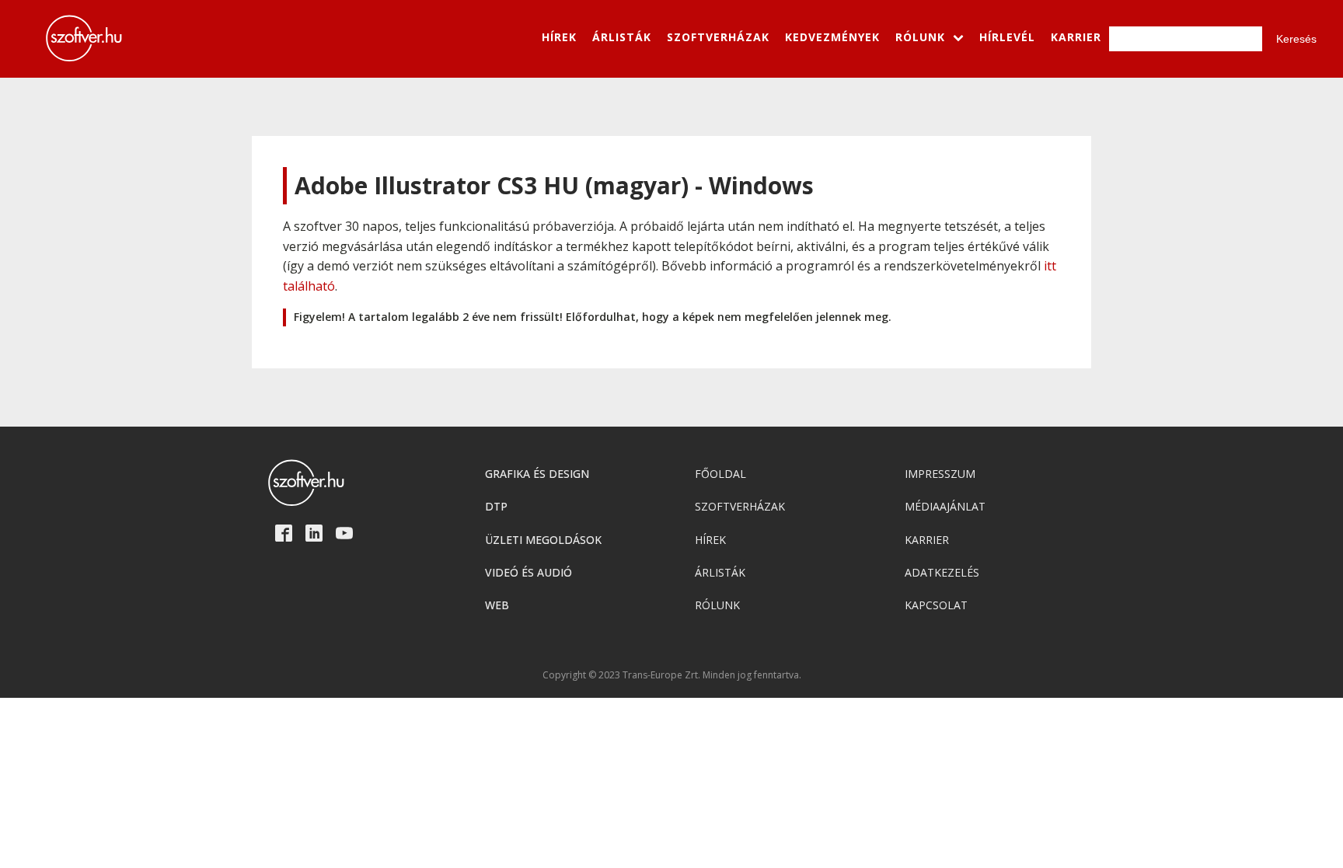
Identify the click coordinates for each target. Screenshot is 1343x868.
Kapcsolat (936, 605)
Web (497, 605)
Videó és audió (528, 572)
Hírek (710, 539)
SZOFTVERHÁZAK (718, 37)
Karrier (927, 539)
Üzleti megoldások (543, 539)
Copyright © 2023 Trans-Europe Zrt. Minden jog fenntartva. (671, 675)
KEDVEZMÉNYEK (832, 37)
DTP (496, 506)
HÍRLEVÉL (1007, 37)
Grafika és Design (537, 473)
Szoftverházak (740, 506)
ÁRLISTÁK (621, 37)
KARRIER (1076, 37)
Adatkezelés (942, 572)
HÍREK (559, 37)
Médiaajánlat (945, 506)
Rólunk (717, 605)
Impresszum (940, 473)
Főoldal (720, 473)
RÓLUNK (920, 37)
